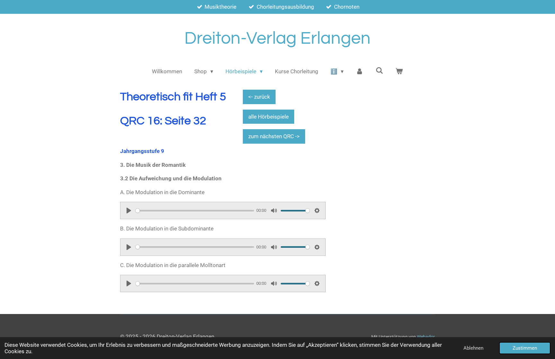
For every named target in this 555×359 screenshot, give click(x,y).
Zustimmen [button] (525, 348)
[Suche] (379, 71)
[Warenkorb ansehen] (399, 71)
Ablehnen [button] (473, 348)
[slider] (195, 211)
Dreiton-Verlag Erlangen (277, 38)
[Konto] (359, 71)
